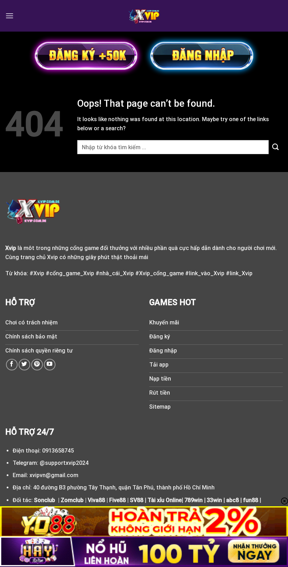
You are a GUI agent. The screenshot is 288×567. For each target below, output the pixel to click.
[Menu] (9, 15)
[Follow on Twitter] (24, 364)
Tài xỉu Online (165, 500)
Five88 (117, 500)
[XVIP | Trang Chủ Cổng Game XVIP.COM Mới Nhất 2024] (144, 16)
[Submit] (276, 147)
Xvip (10, 248)
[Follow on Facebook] (12, 364)
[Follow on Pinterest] (37, 364)
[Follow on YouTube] (49, 364)
